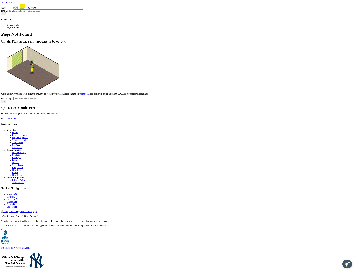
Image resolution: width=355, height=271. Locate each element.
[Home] (16, 8)
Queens (15, 162)
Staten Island (17, 165)
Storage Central (19, 140)
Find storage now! (9, 118)
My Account (17, 145)
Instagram (11, 194)
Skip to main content (10, 2)
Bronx (15, 160)
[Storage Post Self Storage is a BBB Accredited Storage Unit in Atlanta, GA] (5, 236)
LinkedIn (11, 202)
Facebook (11, 199)
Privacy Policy (18, 180)
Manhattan (16, 155)
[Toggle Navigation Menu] (3, 8)
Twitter (10, 197)
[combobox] (48, 10)
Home (15, 132)
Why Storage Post (20, 137)
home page (85, 94)
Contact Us (17, 147)
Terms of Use (18, 182)
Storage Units (13, 25)
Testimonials (17, 142)
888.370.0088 (31, 8)
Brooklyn (16, 157)
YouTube (11, 207)
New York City (19, 152)
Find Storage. (7, 11)
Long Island (17, 167)
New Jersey (17, 170)
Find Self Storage (19, 135)
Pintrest (10, 204)
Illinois (15, 172)
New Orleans (18, 175)
